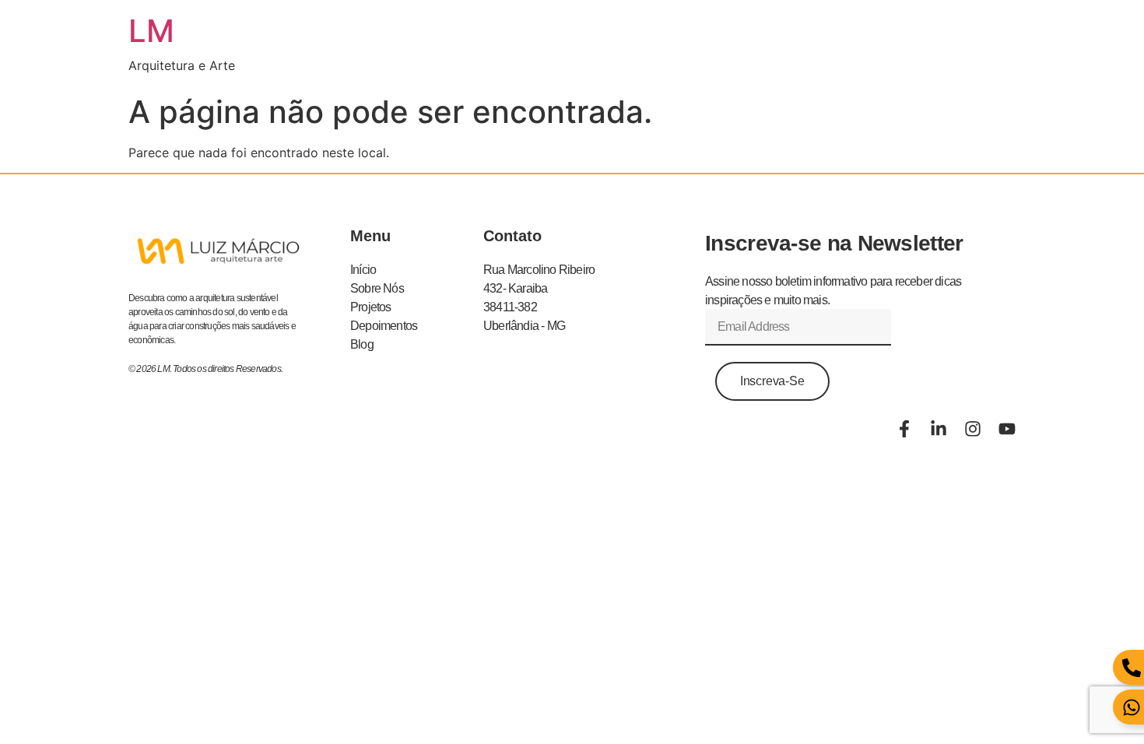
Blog (362, 344)
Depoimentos (383, 325)
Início (363, 269)
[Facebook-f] (904, 428)
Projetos (370, 307)
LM (151, 31)
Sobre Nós (377, 288)
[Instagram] (972, 428)
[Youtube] (1007, 428)
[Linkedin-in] (938, 428)
